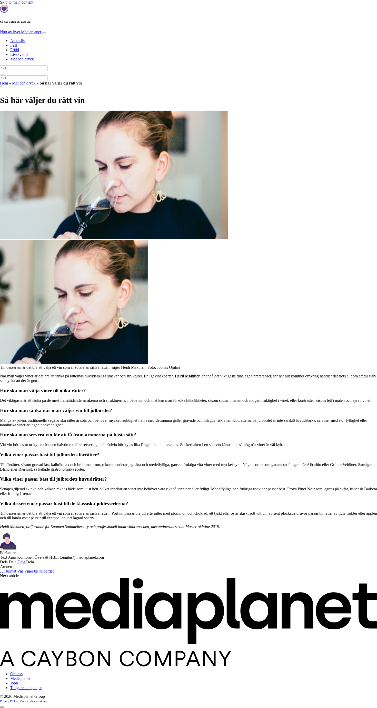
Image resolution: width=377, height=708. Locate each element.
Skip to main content (16, 2)
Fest (13, 45)
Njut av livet (20, 32)
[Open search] (2, 74)
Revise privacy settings (34, 701)
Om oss (16, 674)
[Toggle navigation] (44, 33)
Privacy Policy (9, 701)
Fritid (14, 50)
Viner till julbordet (39, 571)
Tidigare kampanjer (26, 687)
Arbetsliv (17, 40)
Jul (3, 571)
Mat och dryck (22, 59)
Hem (4, 83)
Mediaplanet (20, 678)
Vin (20, 571)
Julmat (11, 571)
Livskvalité (19, 54)
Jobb (14, 683)
